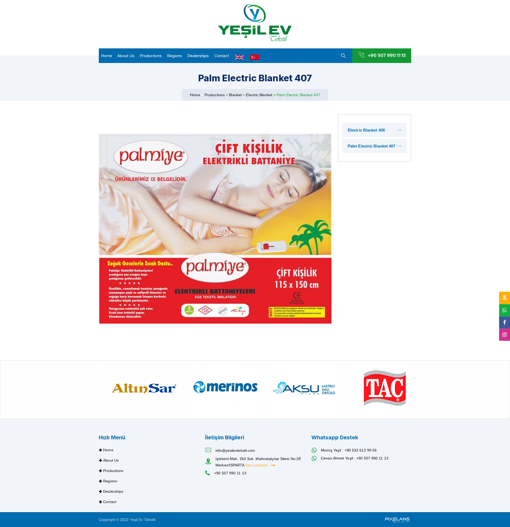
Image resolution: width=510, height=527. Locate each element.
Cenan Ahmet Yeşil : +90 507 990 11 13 (354, 458)
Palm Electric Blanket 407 (372, 146)
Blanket (236, 95)
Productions (151, 55)
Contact (221, 55)
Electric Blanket (259, 95)
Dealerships (198, 55)
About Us (125, 55)
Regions (174, 55)
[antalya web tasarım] (396, 519)
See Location (257, 465)
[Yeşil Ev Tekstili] (255, 23)
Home (106, 55)
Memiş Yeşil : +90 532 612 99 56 (349, 450)
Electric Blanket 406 (366, 130)
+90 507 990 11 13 (387, 55)
